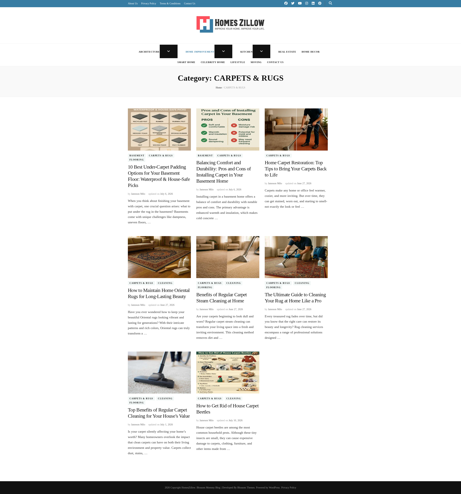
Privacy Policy (148, 3)
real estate (287, 51)
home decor (311, 51)
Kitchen (246, 51)
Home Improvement (200, 51)
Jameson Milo (138, 194)
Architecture (149, 51)
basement (136, 155)
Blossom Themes (246, 487)
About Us (133, 3)
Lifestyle (237, 62)
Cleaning (165, 283)
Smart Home (186, 62)
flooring (136, 159)
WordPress (274, 487)
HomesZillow (188, 487)
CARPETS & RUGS (161, 155)
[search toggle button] (330, 3)
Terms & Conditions (170, 3)
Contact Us (189, 3)
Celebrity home (213, 62)
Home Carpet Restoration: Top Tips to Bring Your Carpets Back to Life (295, 169)
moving (256, 62)
